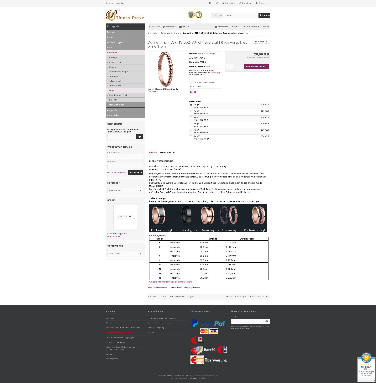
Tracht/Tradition (115, 104)
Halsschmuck (115, 81)
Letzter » (266, 296)
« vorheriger (240, 296)
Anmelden (135, 173)
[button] (217, 15)
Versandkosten (264, 57)
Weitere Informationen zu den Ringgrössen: (170, 281)
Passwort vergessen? (117, 172)
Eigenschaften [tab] (167, 152)
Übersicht (152, 296)
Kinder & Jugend (115, 42)
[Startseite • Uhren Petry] (125, 15)
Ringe (111, 90)
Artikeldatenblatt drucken (203, 82)
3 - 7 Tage (210, 53)
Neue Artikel (113, 115)
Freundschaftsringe (118, 71)
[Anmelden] (266, 321)
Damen (111, 32)
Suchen (264, 15)
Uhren (110, 47)
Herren (110, 37)
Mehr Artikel (113, 236)
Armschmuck (115, 62)
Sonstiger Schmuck (118, 95)
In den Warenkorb (256, 67)
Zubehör (113, 99)
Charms (112, 67)
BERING (208, 66)
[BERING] (261, 44)
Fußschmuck (115, 76)
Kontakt (156, 26)
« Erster (229, 296)
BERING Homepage (116, 233)
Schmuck (112, 52)
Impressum (171, 26)
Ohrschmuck (115, 85)
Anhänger (113, 57)
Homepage (216, 72)
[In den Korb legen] (139, 136)
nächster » (254, 296)
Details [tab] (153, 152)
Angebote (112, 110)
